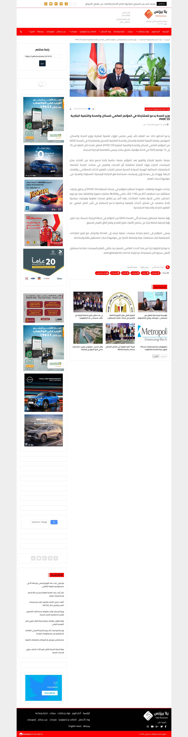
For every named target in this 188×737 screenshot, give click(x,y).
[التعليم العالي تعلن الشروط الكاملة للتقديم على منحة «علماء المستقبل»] (120, 302)
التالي (156, 356)
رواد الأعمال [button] (105, 31)
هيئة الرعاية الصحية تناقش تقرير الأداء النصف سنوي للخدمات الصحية (45, 651)
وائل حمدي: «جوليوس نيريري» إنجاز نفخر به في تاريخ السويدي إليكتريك (88, 348)
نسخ (42, 63)
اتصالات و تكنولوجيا (88, 31)
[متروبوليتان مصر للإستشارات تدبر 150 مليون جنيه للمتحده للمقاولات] (152, 333)
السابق (163, 356)
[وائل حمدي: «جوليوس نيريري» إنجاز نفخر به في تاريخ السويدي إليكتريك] (87, 333)
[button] (70, 3)
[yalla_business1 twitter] (61, 4)
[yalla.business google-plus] (56, 4)
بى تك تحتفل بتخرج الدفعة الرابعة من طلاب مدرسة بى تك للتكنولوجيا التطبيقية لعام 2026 (89, 317)
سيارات (130, 31)
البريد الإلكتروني (101, 273)
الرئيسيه (167, 40)
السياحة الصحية (132, 267)
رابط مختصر (42, 49)
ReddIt (124, 273)
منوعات (53, 719)
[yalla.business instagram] (45, 4)
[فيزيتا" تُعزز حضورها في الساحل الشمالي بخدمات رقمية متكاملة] (120, 333)
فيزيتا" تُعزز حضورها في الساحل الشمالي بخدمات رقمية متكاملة (120, 348)
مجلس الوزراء (144, 267)
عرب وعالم (61, 31)
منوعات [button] (73, 31)
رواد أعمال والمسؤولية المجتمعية (150, 39)
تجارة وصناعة (119, 31)
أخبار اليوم (156, 31)
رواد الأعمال (84, 719)
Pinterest (114, 273)
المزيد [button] (32, 31)
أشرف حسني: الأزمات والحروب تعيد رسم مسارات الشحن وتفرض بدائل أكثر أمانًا (46, 603)
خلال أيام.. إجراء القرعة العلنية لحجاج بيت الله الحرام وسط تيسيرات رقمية (46, 594)
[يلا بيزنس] (156, 14)
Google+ (134, 273)
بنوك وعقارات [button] (143, 31)
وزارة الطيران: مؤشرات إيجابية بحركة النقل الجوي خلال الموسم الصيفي (44, 622)
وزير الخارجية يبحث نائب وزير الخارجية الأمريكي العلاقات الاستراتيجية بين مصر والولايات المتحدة (44, 632)
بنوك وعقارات (64, 713)
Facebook (155, 273)
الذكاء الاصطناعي (158, 267)
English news (75, 726)
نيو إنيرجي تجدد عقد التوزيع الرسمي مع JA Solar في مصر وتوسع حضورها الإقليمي (45, 584)
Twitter (144, 273)
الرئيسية (86, 713)
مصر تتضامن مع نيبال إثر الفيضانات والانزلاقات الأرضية (44, 640)
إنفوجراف (50, 31)
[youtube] (51, 4)
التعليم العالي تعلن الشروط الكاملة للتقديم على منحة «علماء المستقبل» (121, 317)
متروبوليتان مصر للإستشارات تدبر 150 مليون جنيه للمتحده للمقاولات (153, 348)
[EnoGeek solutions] (25, 733)
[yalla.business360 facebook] (66, 4)
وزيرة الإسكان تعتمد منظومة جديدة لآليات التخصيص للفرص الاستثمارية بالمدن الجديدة (45, 613)
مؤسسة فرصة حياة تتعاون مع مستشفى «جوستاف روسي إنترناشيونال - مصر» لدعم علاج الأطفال (152, 317)
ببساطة (40, 31)
